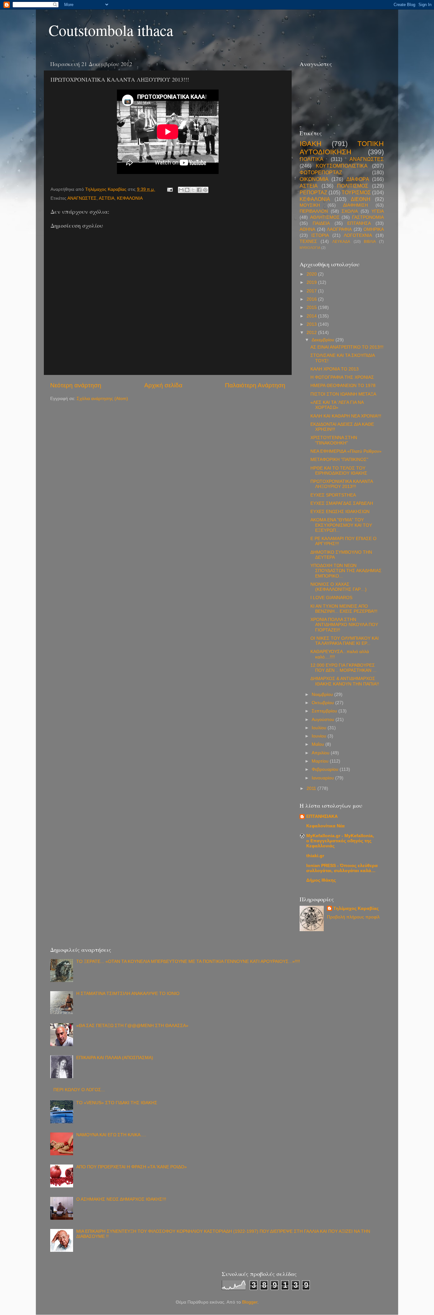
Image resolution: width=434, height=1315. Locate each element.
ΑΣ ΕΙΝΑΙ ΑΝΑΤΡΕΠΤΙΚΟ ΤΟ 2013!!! (346, 347)
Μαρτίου (321, 761)
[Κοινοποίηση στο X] (193, 190)
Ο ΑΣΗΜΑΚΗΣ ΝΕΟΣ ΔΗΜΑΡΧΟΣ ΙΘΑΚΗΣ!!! (121, 1199)
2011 (312, 788)
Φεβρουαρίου (326, 769)
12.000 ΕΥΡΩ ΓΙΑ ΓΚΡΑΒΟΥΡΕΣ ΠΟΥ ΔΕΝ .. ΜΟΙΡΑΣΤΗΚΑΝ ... (343, 668)
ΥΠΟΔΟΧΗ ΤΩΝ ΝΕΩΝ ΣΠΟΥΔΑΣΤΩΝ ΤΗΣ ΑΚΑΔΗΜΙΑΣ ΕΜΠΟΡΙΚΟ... (346, 570)
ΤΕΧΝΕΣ (308, 241)
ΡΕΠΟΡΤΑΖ (313, 192)
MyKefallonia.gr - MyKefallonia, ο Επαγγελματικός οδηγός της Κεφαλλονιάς (340, 840)
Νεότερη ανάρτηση (75, 385)
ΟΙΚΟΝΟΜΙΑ (314, 179)
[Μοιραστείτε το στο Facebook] (199, 190)
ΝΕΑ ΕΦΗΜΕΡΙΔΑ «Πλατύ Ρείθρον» (346, 451)
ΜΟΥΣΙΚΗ (310, 205)
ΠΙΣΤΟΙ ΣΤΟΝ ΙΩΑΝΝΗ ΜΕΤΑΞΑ (343, 394)
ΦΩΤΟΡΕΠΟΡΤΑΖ (321, 172)
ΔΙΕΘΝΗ (360, 199)
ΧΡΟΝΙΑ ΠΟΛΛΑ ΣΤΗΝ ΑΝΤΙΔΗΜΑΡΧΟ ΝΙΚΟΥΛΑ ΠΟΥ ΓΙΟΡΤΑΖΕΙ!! (344, 624)
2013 (312, 324)
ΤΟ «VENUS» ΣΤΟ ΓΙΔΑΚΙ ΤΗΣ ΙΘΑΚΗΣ (116, 1102)
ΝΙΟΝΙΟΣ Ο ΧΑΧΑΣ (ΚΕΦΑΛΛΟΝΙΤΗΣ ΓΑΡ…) (338, 587)
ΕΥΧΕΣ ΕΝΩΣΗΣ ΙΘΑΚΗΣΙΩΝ (340, 511)
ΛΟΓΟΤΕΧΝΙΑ (358, 235)
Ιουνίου (320, 736)
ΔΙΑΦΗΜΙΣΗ (355, 205)
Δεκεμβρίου (324, 339)
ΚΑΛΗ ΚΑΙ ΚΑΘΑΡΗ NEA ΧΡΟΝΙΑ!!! (345, 416)
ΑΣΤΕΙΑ (106, 198)
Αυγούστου (324, 719)
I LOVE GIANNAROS (331, 597)
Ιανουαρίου (323, 778)
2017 (312, 291)
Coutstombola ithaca (111, 30)
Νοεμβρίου (323, 694)
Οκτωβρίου (323, 702)
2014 (312, 316)
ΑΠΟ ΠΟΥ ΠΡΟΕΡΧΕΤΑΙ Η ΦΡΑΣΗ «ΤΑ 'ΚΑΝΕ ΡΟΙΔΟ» (131, 1167)
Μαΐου (318, 744)
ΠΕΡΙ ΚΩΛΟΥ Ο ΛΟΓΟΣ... (79, 1089)
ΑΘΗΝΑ (307, 229)
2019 (312, 282)
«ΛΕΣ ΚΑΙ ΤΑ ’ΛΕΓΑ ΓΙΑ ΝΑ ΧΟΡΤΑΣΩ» (336, 405)
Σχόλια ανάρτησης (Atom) (102, 398)
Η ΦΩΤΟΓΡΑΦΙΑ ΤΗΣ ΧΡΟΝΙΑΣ (342, 377)
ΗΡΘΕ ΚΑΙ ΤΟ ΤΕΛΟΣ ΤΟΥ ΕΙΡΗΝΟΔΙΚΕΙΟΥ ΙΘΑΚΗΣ (338, 471)
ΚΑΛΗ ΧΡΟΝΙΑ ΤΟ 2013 (334, 369)
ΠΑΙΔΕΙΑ (321, 223)
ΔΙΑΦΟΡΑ (357, 179)
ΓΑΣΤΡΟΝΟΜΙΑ (368, 217)
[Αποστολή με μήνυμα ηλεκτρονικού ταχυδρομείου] (181, 190)
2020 (312, 274)
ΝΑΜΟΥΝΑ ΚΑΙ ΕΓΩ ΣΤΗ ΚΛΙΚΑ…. (111, 1134)
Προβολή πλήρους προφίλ (353, 917)
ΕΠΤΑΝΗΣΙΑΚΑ (322, 816)
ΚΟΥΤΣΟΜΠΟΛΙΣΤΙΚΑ (342, 166)
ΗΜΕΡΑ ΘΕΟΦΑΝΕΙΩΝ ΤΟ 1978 (343, 385)
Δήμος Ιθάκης (321, 880)
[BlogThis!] (187, 190)
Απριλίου (321, 753)
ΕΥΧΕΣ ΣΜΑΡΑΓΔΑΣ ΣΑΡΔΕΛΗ (341, 503)
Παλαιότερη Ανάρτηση (255, 385)
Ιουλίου (320, 727)
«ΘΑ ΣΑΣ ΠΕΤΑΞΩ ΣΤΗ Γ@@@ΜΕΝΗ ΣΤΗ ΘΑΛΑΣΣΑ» (132, 1025)
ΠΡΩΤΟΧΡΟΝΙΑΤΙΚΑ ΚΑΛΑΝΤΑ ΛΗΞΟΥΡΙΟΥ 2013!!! (341, 484)
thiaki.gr (315, 855)
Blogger (249, 1302)
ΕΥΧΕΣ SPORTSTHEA (333, 495)
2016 (312, 299)
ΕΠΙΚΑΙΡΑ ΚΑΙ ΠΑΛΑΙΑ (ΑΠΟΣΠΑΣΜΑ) (114, 1057)
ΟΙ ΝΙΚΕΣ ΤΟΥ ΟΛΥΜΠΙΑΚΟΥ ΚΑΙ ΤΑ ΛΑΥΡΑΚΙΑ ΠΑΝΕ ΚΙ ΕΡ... (344, 641)
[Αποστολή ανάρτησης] (169, 189)
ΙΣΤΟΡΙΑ (320, 235)
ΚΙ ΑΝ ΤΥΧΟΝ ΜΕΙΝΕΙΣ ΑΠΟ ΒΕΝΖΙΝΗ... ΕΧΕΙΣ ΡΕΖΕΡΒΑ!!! (343, 609)
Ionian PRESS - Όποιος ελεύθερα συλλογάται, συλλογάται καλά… (342, 868)
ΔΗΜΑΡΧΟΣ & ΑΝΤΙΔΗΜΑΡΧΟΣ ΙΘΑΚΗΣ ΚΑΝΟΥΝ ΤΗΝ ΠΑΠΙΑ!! (344, 681)
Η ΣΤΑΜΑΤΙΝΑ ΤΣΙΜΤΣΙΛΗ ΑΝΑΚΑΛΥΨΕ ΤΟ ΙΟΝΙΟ (128, 993)
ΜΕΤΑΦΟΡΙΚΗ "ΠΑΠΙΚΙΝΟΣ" (339, 459)
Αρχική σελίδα (163, 385)
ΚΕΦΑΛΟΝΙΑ (130, 198)
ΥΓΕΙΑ (377, 211)
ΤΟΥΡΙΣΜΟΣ (356, 192)
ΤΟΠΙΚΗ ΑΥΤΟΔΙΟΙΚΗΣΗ (342, 148)
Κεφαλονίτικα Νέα (325, 826)
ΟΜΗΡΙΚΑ (373, 229)
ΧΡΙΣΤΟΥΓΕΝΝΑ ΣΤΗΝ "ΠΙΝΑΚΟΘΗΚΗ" (333, 440)
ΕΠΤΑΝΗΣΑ (359, 223)
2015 (312, 307)
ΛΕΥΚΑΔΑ (341, 241)
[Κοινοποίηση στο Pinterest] (205, 190)
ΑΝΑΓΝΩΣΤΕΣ (82, 198)
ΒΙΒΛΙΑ (370, 241)
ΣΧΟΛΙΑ (350, 211)
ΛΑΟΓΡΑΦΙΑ (339, 229)
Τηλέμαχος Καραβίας (356, 908)
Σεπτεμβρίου (325, 711)
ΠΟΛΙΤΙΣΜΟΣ (352, 186)
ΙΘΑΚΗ (311, 144)
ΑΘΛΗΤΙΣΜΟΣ (325, 217)
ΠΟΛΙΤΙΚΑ (311, 159)
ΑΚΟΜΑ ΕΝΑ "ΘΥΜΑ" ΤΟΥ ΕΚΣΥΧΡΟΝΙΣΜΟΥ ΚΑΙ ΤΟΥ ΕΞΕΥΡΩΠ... (341, 524)
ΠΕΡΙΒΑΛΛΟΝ (314, 211)
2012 (312, 332)
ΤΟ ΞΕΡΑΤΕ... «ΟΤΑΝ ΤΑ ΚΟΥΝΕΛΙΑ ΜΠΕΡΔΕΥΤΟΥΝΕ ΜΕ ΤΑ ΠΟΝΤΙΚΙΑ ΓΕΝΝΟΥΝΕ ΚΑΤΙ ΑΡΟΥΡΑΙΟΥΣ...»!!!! (188, 961)
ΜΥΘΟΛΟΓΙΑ (310, 248)
